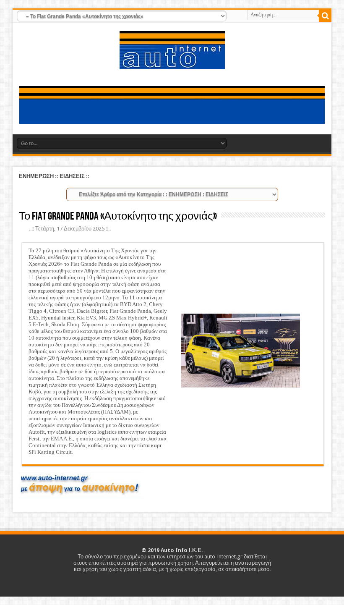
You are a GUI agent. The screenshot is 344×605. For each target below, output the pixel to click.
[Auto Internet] (172, 63)
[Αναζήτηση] (325, 16)
